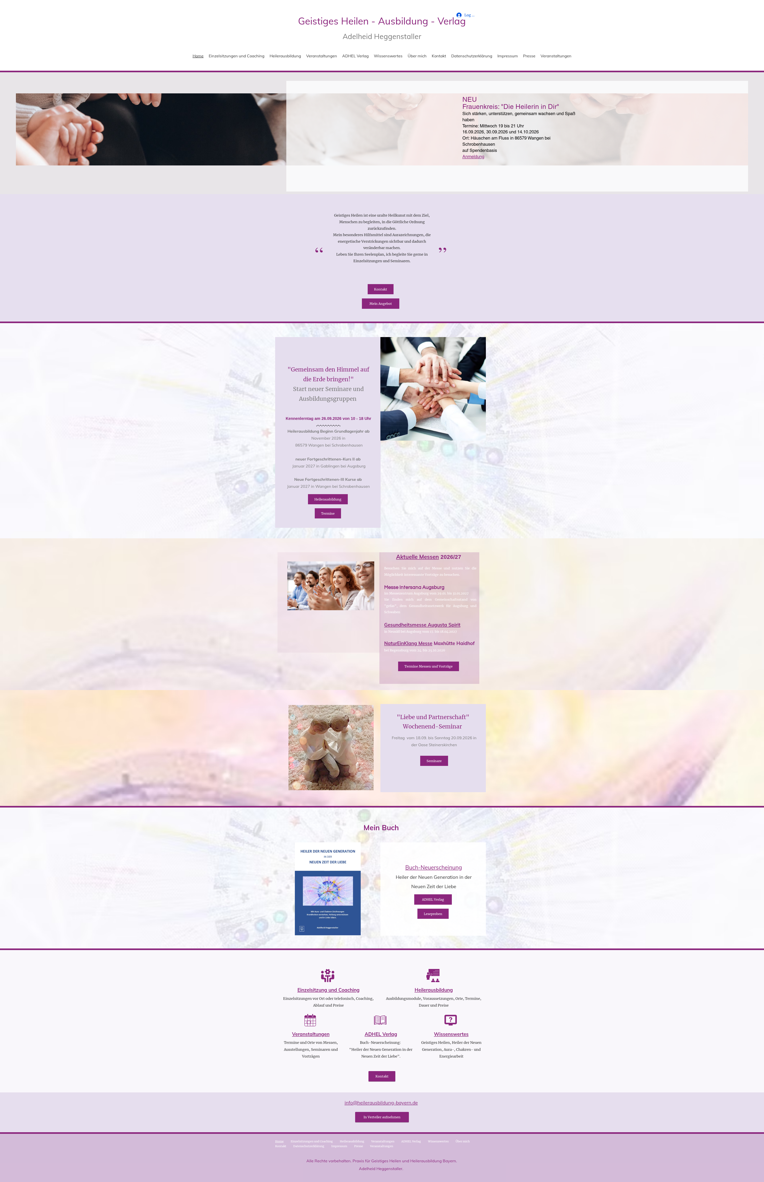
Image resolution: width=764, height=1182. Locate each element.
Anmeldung (473, 156)
